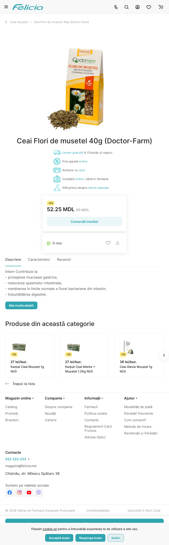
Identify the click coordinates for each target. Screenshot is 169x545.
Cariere (51, 420)
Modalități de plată (138, 407)
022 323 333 (15, 459)
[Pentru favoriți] (108, 243)
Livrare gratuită (72, 152)
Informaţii (92, 398)
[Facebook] (9, 492)
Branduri (12, 420)
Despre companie (58, 407)
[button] (163, 355)
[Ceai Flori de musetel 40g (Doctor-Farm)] (84, 87)
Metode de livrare (138, 426)
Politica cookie (95, 413)
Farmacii (91, 407)
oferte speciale (98, 187)
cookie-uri (50, 529)
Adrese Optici (95, 437)
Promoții (11, 413)
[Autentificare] (138, 7)
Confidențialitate (98, 510)
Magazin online (18, 398)
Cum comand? (135, 420)
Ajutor (129, 398)
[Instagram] (19, 492)
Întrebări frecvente (138, 413)
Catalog (11, 407)
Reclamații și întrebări (141, 433)
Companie (53, 398)
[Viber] (38, 492)
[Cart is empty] (160, 7)
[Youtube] (29, 492)
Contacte (91, 420)
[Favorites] (149, 7)
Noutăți (50, 413)
